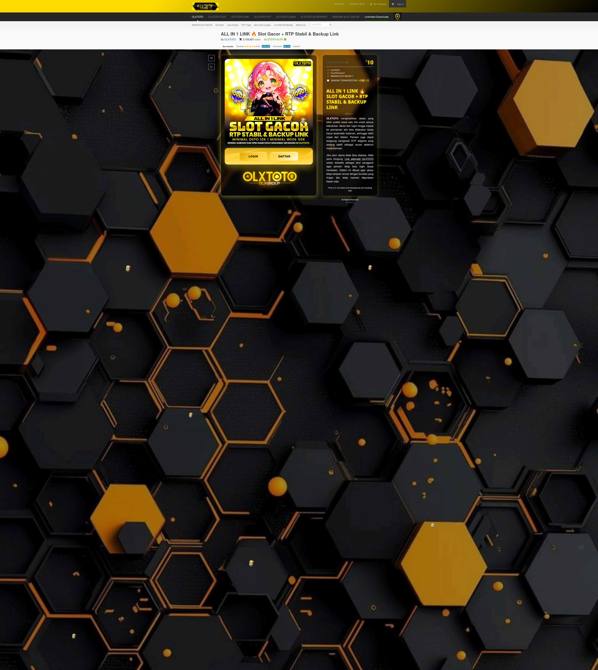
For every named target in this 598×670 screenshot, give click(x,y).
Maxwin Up (301, 25)
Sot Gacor (220, 25)
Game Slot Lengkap (262, 25)
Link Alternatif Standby (283, 25)
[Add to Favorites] (211, 58)
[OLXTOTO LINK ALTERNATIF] (269, 103)
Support (296, 46)
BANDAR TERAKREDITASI (350, 80)
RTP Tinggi (246, 25)
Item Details (228, 46)
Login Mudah (232, 25)
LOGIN (253, 156)
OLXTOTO (230, 39)
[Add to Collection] (211, 67)
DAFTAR (284, 156)
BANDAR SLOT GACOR (202, 25)
